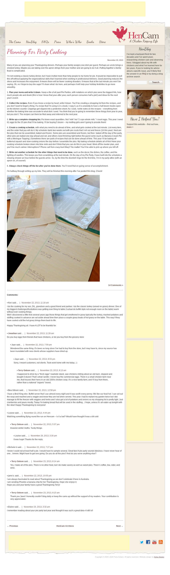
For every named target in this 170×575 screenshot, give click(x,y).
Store (102, 42)
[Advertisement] (85, 8)
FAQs (45, 42)
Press (57, 42)
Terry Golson (24, 370)
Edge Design (159, 557)
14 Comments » (115, 285)
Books (90, 42)
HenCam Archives (65, 526)
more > (130, 127)
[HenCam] (135, 34)
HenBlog (31, 42)
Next (119, 526)
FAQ (144, 74)
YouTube (154, 542)
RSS (161, 542)
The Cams (15, 42)
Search (155, 82)
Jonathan (12, 333)
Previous (12, 526)
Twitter (142, 542)
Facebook (148, 542)
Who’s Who (74, 42)
